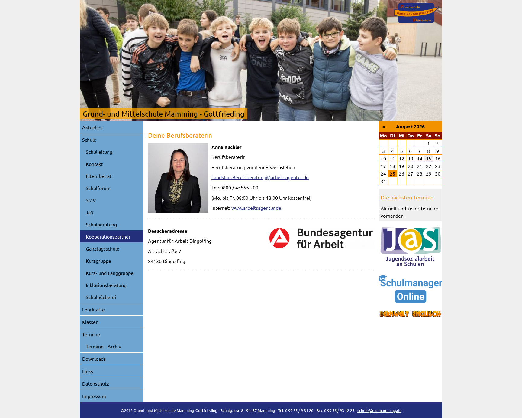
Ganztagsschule (102, 248)
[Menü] (416, 13)
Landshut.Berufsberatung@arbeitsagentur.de (260, 177)
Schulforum (98, 188)
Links (87, 371)
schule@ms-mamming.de (379, 410)
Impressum (94, 396)
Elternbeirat (98, 176)
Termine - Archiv (103, 346)
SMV (91, 200)
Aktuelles (92, 127)
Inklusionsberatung (106, 285)
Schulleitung (99, 152)
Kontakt (94, 164)
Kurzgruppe (98, 261)
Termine (91, 334)
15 (428, 158)
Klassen (90, 322)
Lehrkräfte (93, 309)
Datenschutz (95, 383)
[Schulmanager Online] (410, 289)
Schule (89, 140)
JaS (89, 212)
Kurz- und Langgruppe (110, 273)
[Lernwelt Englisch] (410, 314)
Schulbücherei (101, 297)
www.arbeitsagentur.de (256, 208)
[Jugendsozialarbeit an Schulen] (410, 247)
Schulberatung (101, 224)
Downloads (94, 359)
